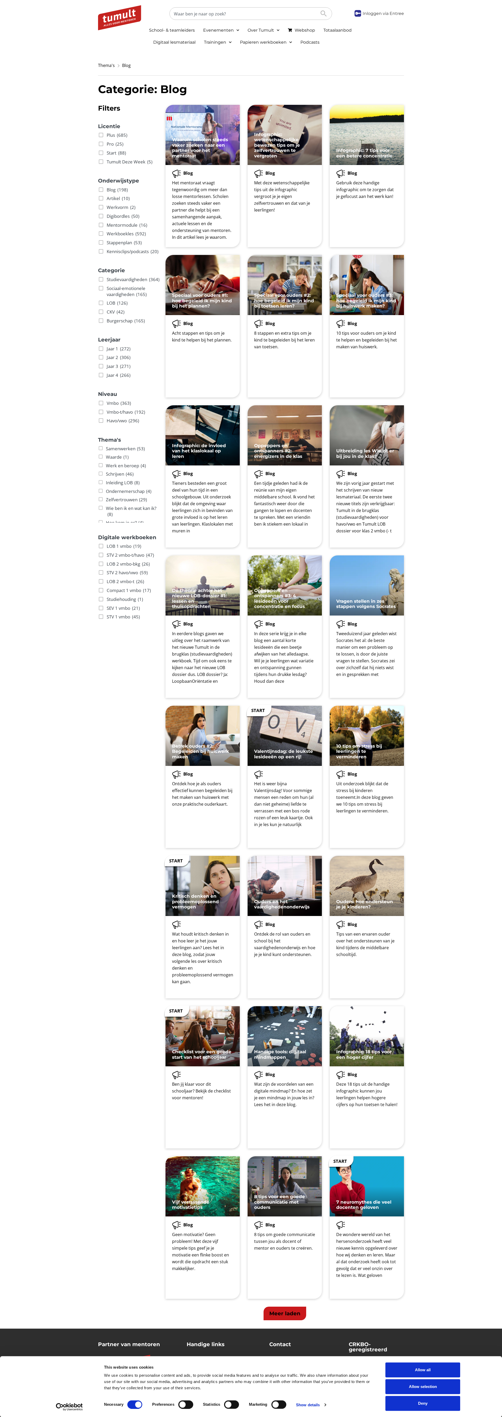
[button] (285, 1313)
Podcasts (310, 42)
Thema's (106, 65)
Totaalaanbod (337, 30)
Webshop (305, 30)
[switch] (185, 1404)
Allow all (423, 1370)
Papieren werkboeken (263, 42)
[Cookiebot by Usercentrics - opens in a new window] (69, 1407)
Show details (308, 1404)
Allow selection (423, 1386)
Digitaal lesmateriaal (174, 42)
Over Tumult (261, 30)
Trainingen (215, 42)
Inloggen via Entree (383, 13)
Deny (422, 1403)
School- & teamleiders (172, 30)
